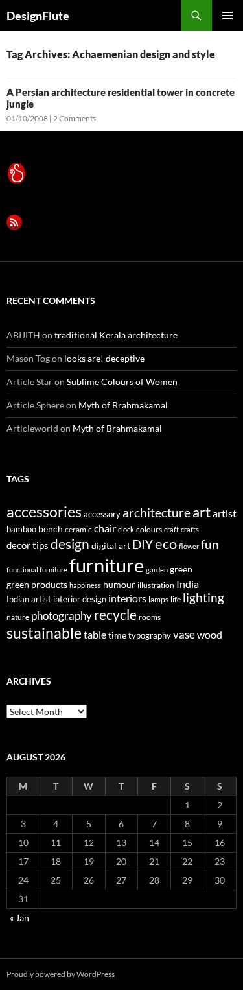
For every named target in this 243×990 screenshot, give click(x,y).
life (175, 599)
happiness (85, 585)
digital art (110, 545)
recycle (115, 614)
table (95, 634)
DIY (142, 544)
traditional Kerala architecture (116, 334)
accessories (44, 511)
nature (17, 617)
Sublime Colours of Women (122, 381)
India (187, 584)
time (117, 635)
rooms (150, 617)
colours (149, 529)
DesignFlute (37, 15)
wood (209, 634)
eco (166, 543)
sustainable (44, 633)
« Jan (19, 917)
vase (184, 634)
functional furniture (36, 569)
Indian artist (28, 599)
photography (61, 615)
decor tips (27, 545)
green (181, 568)
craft (171, 529)
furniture (106, 565)
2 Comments (74, 118)
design (70, 544)
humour (119, 584)
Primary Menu (227, 15)
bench (50, 528)
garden (157, 569)
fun (210, 544)
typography (149, 635)
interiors (127, 598)
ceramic (78, 529)
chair (105, 528)
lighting (203, 598)
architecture (156, 512)
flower (189, 546)
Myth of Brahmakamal (123, 404)
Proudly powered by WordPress (60, 974)
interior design (79, 599)
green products (36, 584)
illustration (155, 585)
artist (225, 513)
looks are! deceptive (104, 358)
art (201, 512)
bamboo (21, 529)
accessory (102, 514)
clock (126, 529)
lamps (158, 599)
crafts (190, 529)
